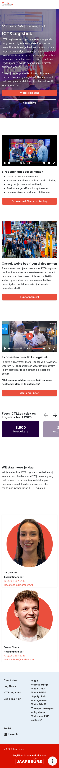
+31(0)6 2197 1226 (14, 655)
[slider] (13, 163)
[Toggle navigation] (54, 4)
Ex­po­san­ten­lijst (29, 297)
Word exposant (29, 93)
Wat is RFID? (38, 692)
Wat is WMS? (38, 704)
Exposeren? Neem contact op (29, 201)
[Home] (7, 4)
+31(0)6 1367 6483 (14, 581)
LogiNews (10, 686)
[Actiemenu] (52, 761)
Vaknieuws (29, 103)
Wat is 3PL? (38, 688)
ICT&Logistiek (12, 692)
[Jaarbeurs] (29, 761)
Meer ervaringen (29, 393)
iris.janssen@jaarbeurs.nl (18, 585)
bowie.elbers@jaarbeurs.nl (19, 659)
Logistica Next (12, 699)
